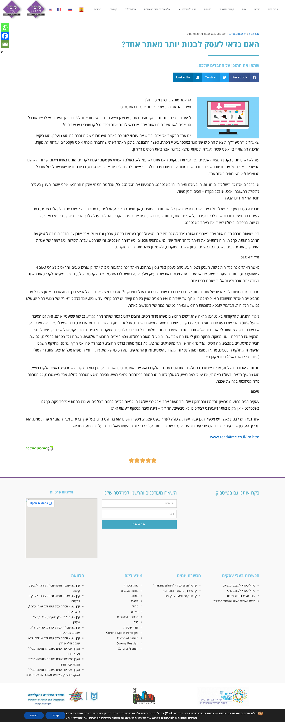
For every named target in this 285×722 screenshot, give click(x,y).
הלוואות (207, 9)
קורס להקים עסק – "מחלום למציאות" (175, 585)
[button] (244, 77)
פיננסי (134, 601)
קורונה (134, 596)
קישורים (113, 9)
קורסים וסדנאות (226, 9)
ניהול (135, 606)
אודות (257, 9)
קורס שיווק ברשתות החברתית (180, 591)
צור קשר (97, 9)
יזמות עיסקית (131, 627)
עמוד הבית (273, 9)
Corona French (128, 648)
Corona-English (127, 638)
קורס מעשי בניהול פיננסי (241, 596)
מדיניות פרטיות (61, 492)
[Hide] (1, 52)
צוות (244, 9)
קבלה (55, 715)
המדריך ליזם (130, 9)
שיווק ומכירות (131, 585)
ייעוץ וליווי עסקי (189, 9)
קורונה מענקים (129, 591)
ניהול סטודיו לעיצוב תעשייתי (239, 585)
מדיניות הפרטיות (100, 718)
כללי (136, 622)
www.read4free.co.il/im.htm (234, 436)
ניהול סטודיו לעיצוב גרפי (241, 591)
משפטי (134, 612)
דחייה (34, 715)
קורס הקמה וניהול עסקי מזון (181, 596)
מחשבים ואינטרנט (237, 33)
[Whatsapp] (5, 27)
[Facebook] (5, 36)
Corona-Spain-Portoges (122, 633)
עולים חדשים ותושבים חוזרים (157, 9)
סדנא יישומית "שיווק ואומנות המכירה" (233, 601)
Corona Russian (127, 643)
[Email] (5, 44)
